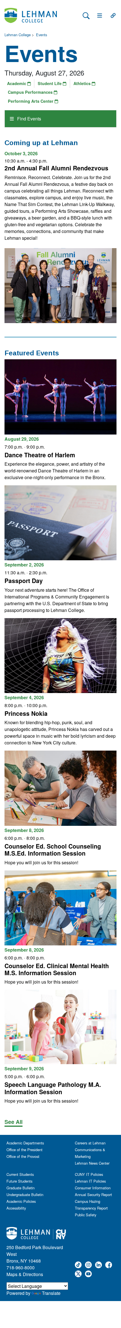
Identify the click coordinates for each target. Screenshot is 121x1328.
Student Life (50, 83)
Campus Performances (31, 92)
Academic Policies (21, 1201)
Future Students (19, 1181)
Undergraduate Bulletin (24, 1194)
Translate (51, 1293)
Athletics (82, 83)
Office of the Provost (22, 1156)
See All (14, 1122)
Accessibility (16, 1208)
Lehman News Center (92, 1163)
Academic (17, 83)
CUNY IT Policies (89, 1174)
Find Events (28, 118)
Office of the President (24, 1149)
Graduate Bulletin (20, 1187)
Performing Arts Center (31, 101)
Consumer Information (93, 1187)
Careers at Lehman (90, 1143)
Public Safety (85, 1214)
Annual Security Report (93, 1194)
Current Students (20, 1174)
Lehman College (18, 34)
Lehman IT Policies (90, 1181)
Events (41, 34)
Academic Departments (25, 1143)
